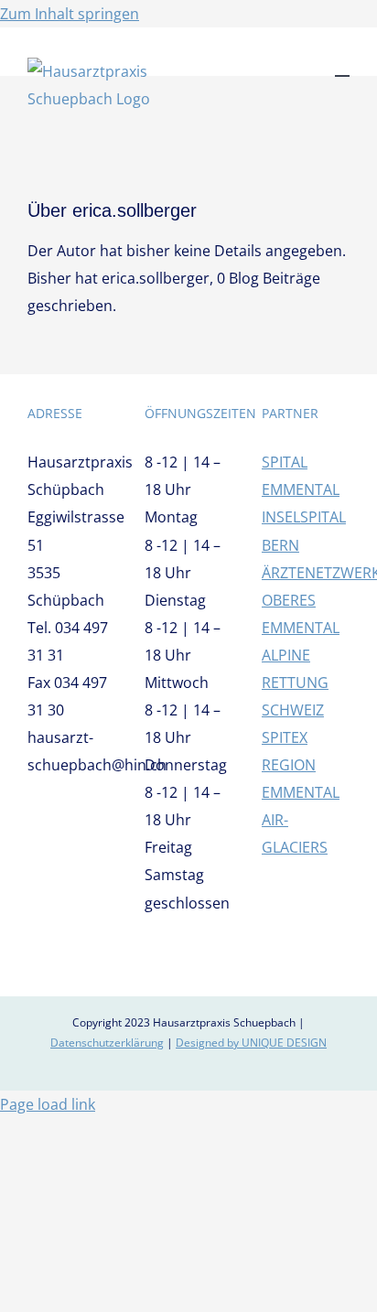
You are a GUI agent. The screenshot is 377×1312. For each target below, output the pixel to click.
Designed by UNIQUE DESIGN (251, 1042)
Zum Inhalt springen (69, 14)
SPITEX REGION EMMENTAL (300, 764)
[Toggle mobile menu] (342, 67)
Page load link (47, 1104)
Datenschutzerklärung (107, 1042)
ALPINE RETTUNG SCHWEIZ (295, 682)
